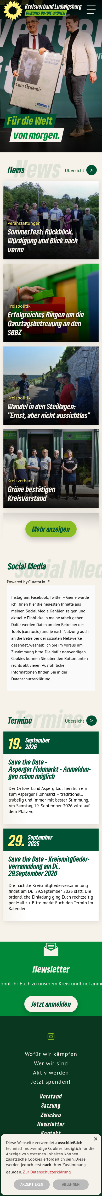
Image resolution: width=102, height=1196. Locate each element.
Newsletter (51, 1124)
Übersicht (75, 170)
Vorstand (51, 1096)
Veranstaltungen (24, 223)
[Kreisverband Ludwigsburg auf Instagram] (51, 1039)
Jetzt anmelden (51, 1004)
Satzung (51, 1105)
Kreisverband (21, 480)
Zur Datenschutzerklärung (47, 1171)
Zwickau (51, 1114)
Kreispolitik (19, 305)
